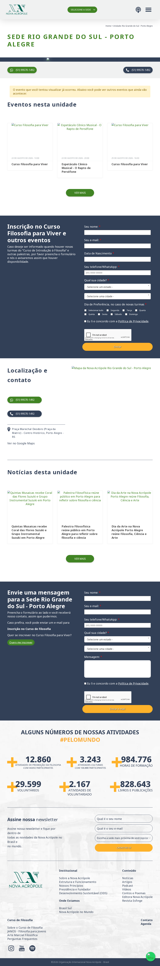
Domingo (133, 314)
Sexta (104, 314)
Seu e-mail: (92, 240)
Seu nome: (92, 226)
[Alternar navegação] (148, 10)
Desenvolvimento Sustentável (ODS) (83, 893)
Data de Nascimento (99, 253)
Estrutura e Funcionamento (77, 882)
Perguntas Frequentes (22, 939)
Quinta (91, 314)
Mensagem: (93, 657)
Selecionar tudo (95, 310)
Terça (129, 310)
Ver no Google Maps (21, 443)
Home (108, 25)
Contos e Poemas (133, 893)
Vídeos (126, 889)
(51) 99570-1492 (25, 70)
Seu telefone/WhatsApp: (102, 267)
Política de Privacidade (133, 321)
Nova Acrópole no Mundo (76, 912)
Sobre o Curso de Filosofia (24, 927)
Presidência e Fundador (75, 889)
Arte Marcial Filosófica (22, 935)
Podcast (127, 885)
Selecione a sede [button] (81, 9)
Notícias (127, 878)
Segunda (114, 310)
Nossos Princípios (71, 885)
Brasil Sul (65, 908)
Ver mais (80, 192)
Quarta (142, 310)
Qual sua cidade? (96, 280)
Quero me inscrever (20, 642)
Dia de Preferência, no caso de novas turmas (115, 304)
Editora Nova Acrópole (137, 897)
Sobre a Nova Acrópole (74, 878)
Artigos (127, 882)
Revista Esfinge (132, 900)
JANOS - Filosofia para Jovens (26, 931)
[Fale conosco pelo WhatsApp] (150, 956)
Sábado (118, 314)
